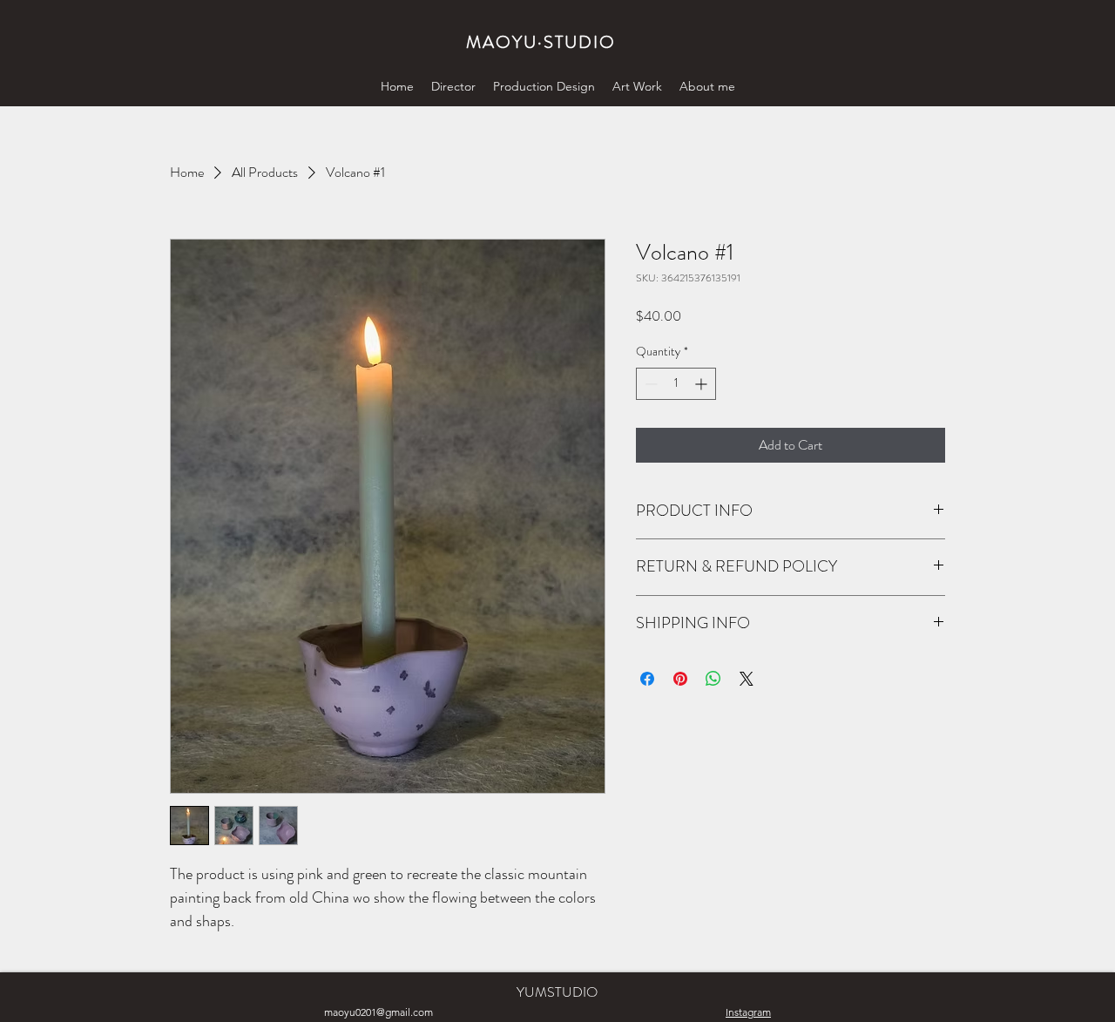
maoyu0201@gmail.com (378, 1012)
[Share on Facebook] (647, 678)
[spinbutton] (676, 384)
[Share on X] (746, 678)
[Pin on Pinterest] (680, 678)
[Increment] (702, 384)
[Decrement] (649, 384)
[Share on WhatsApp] (713, 678)
